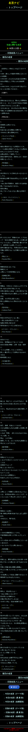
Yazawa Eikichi (7, 484)
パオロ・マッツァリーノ (10, 197)
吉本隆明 (5, 500)
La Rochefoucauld (7, 669)
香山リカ (5, 256)
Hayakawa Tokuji (7, 165)
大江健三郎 (6, 361)
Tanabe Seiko (6, 525)
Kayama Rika (6, 259)
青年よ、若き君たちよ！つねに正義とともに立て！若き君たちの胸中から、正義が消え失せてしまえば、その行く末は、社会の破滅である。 (12, 596)
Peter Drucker (6, 332)
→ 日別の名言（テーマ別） (14, 708)
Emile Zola (5, 608)
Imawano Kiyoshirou (8, 639)
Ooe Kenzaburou (7, 363)
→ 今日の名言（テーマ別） (14, 694)
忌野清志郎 (6, 637)
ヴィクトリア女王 (8, 136)
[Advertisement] (14, 25)
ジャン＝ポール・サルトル (11, 415)
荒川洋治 (5, 307)
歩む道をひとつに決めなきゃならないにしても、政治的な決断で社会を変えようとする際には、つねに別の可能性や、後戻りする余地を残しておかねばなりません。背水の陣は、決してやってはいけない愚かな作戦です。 (13, 183)
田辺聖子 (5, 522)
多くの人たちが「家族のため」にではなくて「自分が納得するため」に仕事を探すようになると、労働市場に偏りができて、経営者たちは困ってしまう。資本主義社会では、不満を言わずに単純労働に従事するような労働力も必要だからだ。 (13, 245)
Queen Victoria (6, 138)
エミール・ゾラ (7, 605)
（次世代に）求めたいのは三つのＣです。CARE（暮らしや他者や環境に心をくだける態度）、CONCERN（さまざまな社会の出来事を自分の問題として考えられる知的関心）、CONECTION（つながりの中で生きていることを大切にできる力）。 (13, 79)
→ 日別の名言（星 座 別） (14, 712)
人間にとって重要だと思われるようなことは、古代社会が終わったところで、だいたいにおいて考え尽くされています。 (13, 494)
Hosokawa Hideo (7, 449)
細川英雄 (5, 447)
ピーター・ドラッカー (9, 329)
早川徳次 (5, 163)
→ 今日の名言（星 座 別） (14, 698)
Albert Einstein (6, 583)
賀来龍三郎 (6, 275)
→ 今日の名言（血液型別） (14, 702)
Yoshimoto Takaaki (8, 503)
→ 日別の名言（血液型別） (14, 716)
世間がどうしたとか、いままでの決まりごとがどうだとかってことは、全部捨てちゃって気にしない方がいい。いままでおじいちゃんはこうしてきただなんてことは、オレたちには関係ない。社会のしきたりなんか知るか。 (13, 468)
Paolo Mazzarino (7, 200)
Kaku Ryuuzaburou (8, 278)
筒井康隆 (5, 549)
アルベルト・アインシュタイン (12, 581)
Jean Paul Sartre (7, 417)
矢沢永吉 (5, 481)
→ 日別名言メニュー (14, 53)
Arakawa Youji (6, 310)
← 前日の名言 (6, 57)
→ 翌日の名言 (22, 61)
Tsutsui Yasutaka (7, 551)
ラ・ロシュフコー (8, 666)
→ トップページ (14, 7)
